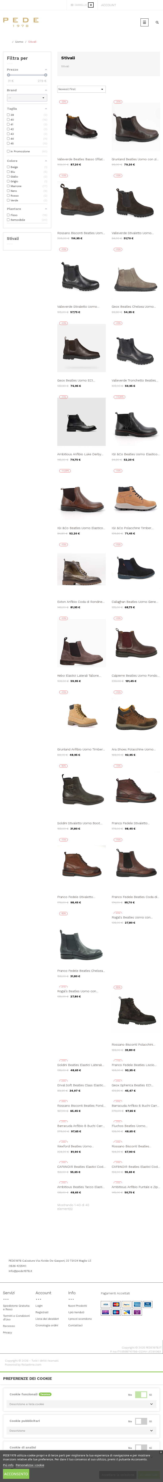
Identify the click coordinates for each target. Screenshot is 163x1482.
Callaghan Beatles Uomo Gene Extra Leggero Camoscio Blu (134, 602)
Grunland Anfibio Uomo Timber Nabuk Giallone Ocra (80, 749)
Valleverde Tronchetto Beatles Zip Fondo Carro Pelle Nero (134, 380)
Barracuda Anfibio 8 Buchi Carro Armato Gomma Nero (81, 1126)
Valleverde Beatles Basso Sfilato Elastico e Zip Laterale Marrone (81, 159)
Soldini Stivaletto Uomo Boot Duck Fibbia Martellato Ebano (79, 823)
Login (39, 1305)
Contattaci (75, 1325)
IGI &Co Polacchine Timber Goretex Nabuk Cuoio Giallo (132, 528)
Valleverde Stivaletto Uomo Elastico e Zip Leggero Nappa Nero (78, 306)
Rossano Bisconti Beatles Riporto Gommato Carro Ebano (135, 1146)
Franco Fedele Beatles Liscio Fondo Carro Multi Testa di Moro (136, 1065)
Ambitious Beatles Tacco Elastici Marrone (81, 1187)
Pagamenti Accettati (115, 1293)
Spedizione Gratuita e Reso (16, 1307)
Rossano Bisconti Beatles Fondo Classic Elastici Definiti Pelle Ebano (81, 1105)
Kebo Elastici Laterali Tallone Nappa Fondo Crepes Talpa (78, 675)
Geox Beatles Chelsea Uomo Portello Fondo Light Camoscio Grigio (135, 306)
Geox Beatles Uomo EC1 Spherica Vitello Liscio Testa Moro (77, 380)
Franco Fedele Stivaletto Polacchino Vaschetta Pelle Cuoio (76, 897)
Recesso (9, 1325)
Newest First (81, 89)
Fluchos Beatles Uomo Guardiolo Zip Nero (128, 1126)
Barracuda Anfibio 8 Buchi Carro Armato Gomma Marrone (135, 1105)
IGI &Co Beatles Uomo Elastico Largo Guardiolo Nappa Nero (134, 454)
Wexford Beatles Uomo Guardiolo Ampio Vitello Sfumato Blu (81, 1146)
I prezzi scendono (80, 1318)
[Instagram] (87, 1250)
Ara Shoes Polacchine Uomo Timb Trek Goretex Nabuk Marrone (132, 749)
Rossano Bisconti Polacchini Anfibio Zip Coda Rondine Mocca (132, 1044)
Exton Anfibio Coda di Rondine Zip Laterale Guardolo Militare (79, 602)
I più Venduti (76, 1312)
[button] (81, 1404)
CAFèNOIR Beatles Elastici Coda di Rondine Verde (81, 1167)
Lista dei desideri (47, 1318)
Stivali (13, 238)
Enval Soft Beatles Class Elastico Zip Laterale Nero (81, 1085)
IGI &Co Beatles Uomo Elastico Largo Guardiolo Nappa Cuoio (80, 528)
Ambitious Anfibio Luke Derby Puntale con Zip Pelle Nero (79, 454)
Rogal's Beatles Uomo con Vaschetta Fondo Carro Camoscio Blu (76, 991)
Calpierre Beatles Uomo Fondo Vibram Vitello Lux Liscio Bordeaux (134, 675)
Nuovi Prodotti (77, 1305)
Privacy (7, 1332)
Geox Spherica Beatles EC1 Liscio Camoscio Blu (131, 1085)
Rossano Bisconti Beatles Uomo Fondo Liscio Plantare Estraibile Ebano (81, 233)
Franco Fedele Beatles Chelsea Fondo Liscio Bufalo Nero (80, 971)
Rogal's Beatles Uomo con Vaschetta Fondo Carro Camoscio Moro (131, 917)
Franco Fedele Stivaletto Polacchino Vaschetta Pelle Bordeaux (131, 823)
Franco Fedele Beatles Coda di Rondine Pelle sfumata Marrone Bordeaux (135, 897)
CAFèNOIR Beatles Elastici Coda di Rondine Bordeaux (135, 1167)
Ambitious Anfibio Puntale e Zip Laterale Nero (135, 1187)
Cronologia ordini (47, 1325)
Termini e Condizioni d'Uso (16, 1317)
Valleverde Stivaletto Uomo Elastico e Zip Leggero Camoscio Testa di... (136, 233)
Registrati (42, 1312)
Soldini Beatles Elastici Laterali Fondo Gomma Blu (79, 1065)
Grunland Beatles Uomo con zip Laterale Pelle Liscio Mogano (135, 159)
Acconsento (16, 1473)
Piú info (8, 1465)
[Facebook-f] (76, 1250)
